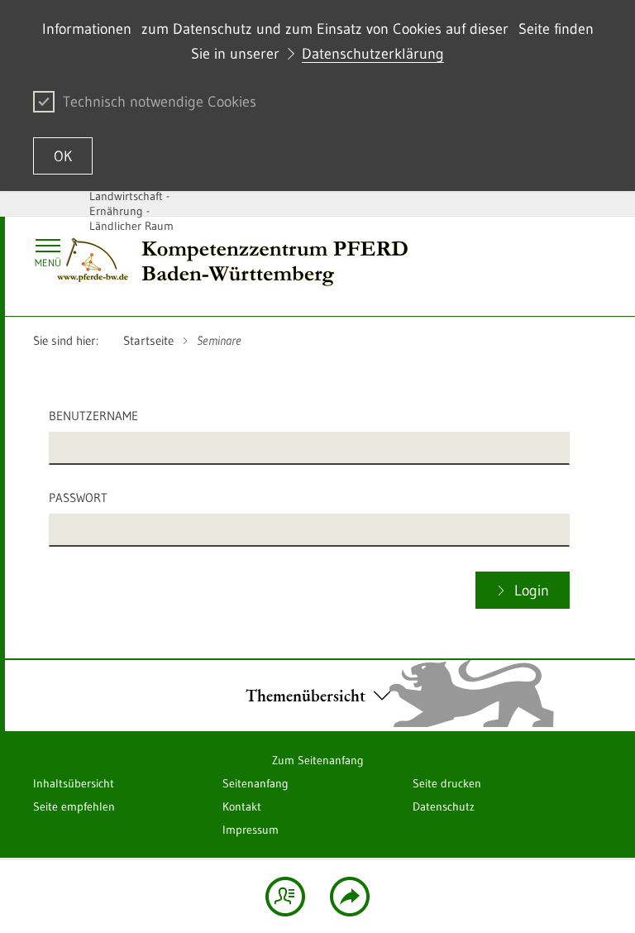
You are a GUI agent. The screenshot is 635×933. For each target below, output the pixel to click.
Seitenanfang (255, 783)
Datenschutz (444, 806)
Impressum (250, 829)
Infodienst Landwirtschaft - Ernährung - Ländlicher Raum (131, 203)
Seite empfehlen (74, 806)
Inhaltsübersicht (73, 783)
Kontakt (241, 806)
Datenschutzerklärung (373, 54)
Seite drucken (447, 783)
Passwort (78, 497)
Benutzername (93, 415)
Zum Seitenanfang (318, 760)
